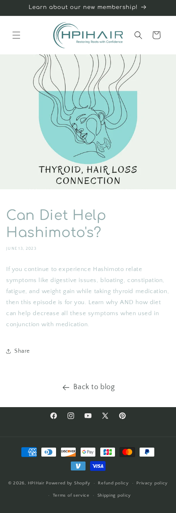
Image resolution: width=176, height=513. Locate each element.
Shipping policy (114, 495)
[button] (16, 35)
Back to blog (94, 387)
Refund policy (113, 483)
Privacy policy (152, 483)
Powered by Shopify (68, 483)
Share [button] (22, 351)
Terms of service (71, 495)
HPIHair (37, 483)
